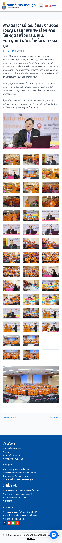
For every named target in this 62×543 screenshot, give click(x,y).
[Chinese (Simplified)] (47, 5)
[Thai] (54, 5)
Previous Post (9, 417)
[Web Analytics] (31, 538)
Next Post (55, 417)
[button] (41, 5)
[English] (50, 5)
